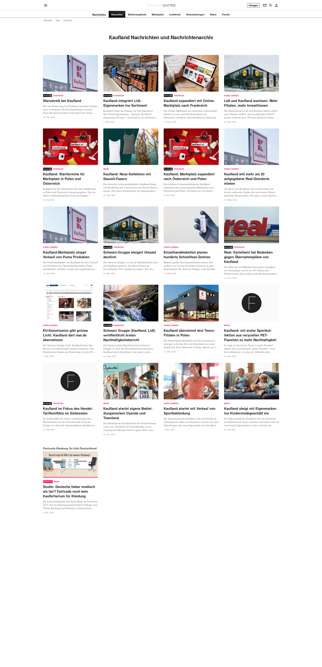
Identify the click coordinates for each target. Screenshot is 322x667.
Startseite (48, 20)
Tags (58, 20)
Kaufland (68, 20)
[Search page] (271, 5)
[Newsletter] (265, 5)
